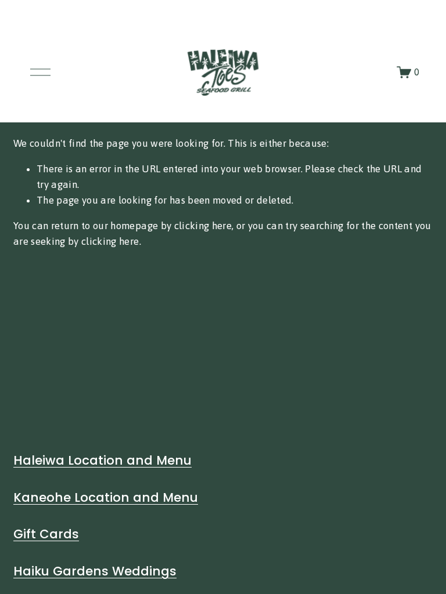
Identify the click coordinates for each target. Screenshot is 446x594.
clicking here (203, 225)
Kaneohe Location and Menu (105, 497)
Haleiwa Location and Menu (102, 460)
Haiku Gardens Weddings (95, 571)
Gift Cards (46, 534)
